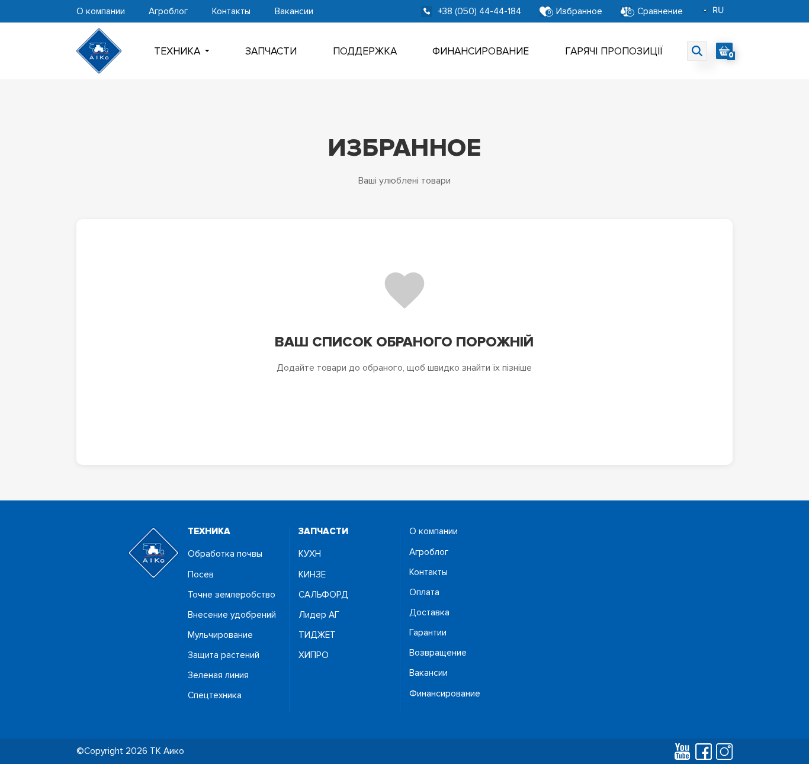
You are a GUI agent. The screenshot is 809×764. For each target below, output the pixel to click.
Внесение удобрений (232, 615)
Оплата (424, 592)
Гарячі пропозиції (614, 51)
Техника (177, 51)
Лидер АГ (318, 615)
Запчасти (271, 51)
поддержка (365, 51)
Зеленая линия (218, 675)
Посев (201, 574)
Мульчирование (220, 635)
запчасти (323, 531)
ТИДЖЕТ (317, 635)
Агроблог (168, 11)
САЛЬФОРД (323, 594)
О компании (100, 11)
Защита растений (223, 655)
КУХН (309, 554)
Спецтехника (215, 695)
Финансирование (480, 51)
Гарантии (428, 632)
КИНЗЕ (312, 574)
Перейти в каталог (404, 406)
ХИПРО (313, 655)
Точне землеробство (231, 594)
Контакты (231, 11)
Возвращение (438, 653)
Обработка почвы (225, 554)
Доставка (429, 612)
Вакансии (294, 11)
